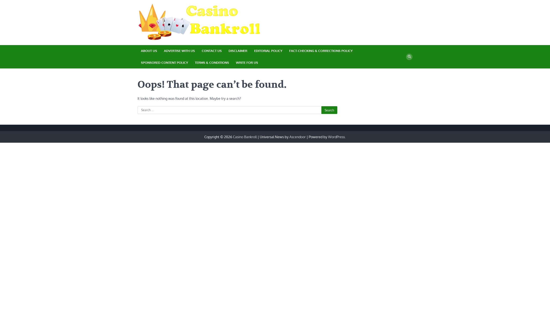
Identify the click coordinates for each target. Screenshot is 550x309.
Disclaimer (238, 51)
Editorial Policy (268, 51)
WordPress (336, 137)
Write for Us (247, 63)
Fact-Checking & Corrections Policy (321, 51)
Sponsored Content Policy (164, 63)
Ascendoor (297, 137)
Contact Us (212, 51)
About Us (149, 51)
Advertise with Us (179, 51)
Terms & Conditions (212, 63)
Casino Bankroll (245, 137)
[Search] (409, 57)
